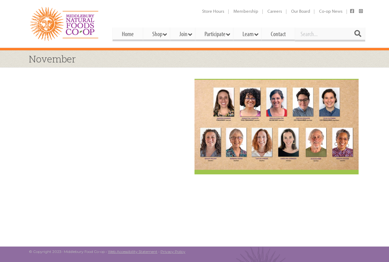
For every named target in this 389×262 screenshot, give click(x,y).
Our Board (300, 11)
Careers (274, 11)
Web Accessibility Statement (132, 251)
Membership (245, 11)
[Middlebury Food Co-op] (65, 24)
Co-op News (331, 11)
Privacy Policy (172, 251)
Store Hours (213, 11)
